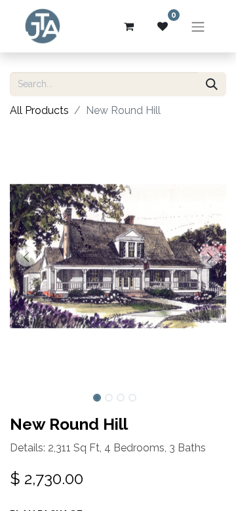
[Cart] (128, 26)
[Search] (211, 84)
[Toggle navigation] (198, 26)
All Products (39, 110)
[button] (26, 256)
